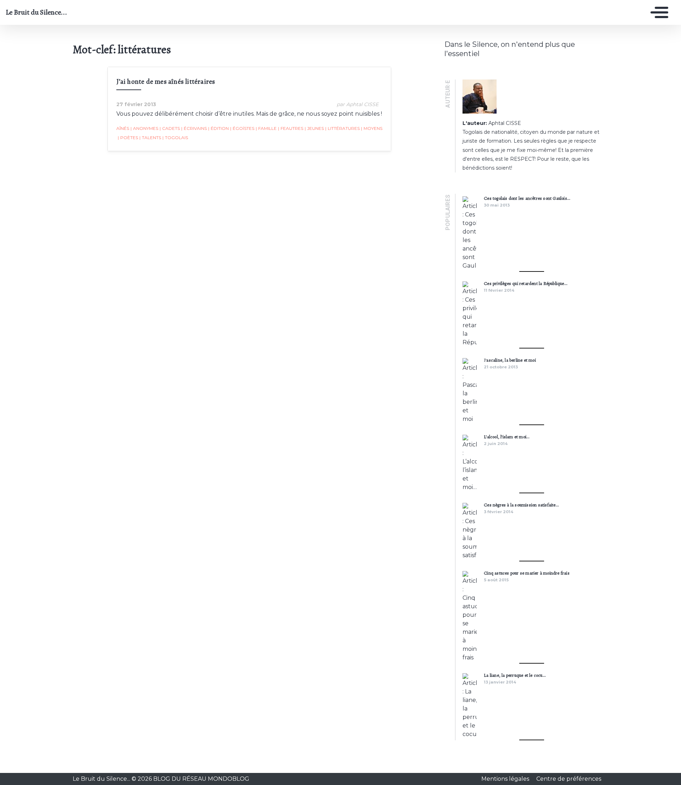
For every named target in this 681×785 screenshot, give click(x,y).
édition (218, 128)
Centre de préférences (568, 778)
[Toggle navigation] (657, 12)
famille (266, 128)
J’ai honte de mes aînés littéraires (165, 81)
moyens (371, 128)
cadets (170, 128)
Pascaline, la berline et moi (510, 360)
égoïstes (242, 128)
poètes (128, 137)
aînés (122, 128)
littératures (342, 128)
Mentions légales (506, 778)
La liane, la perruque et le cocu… (515, 675)
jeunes (314, 128)
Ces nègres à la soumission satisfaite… (521, 505)
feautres (290, 128)
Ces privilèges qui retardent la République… (525, 283)
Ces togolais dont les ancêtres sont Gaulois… (527, 198)
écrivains (194, 128)
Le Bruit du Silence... (36, 12)
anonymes (144, 128)
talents (150, 137)
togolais (175, 137)
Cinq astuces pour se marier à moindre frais (527, 573)
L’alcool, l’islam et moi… (506, 437)
